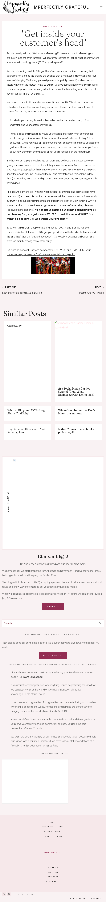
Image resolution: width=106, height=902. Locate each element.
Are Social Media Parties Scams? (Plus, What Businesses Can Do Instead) (76, 391)
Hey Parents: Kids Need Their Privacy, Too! (26, 430)
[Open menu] (101, 7)
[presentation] (78, 352)
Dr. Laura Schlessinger (31, 676)
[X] (4, 894)
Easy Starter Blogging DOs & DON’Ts (22, 290)
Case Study (14, 325)
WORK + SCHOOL (53, 27)
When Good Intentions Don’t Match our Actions (76, 412)
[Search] (99, 623)
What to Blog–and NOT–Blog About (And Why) (26, 412)
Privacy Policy (24, 894)
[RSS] (9, 894)
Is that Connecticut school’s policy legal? (76, 430)
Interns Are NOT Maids (91, 290)
